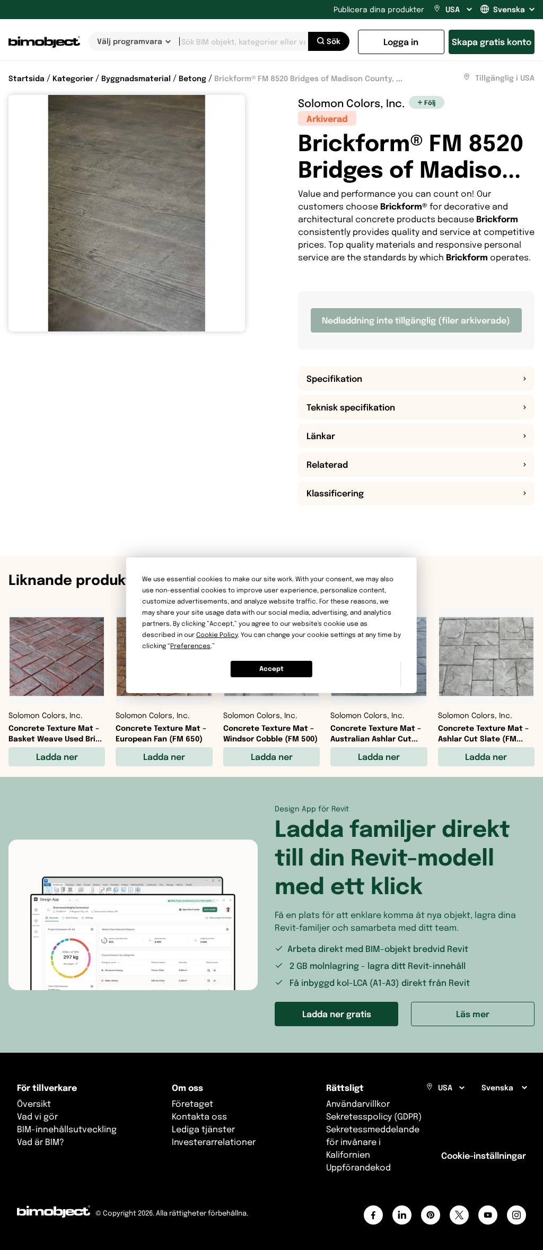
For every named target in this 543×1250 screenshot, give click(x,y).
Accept (271, 668)
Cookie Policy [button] (217, 634)
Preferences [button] (190, 645)
